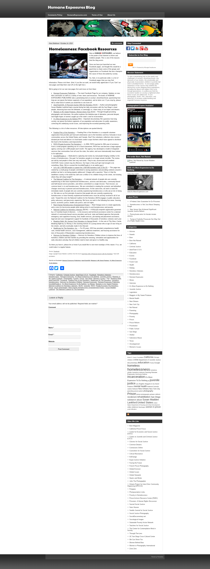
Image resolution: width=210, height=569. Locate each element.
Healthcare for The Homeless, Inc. (65, 228)
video (129, 407)
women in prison (153, 407)
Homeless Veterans (104, 275)
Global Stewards (135, 475)
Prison (82, 278)
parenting (130, 391)
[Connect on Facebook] (128, 50)
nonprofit (87, 286)
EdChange (133, 457)
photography (148, 391)
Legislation (133, 292)
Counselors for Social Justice (139, 451)
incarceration (136, 376)
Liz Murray (91, 284)
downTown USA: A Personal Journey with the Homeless (97, 253)
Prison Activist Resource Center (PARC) (143, 498)
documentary (132, 363)
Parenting (132, 310)
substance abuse (134, 400)
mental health (140, 386)
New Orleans (133, 301)
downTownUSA (54, 280)
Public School (134, 329)
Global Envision (134, 469)
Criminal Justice (69, 275)
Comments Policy (55, 15)
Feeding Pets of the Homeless (64, 132)
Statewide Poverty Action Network (141, 522)
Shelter (131, 335)
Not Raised (133, 307)
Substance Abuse (135, 338)
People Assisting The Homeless (107, 286)
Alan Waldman (54, 43)
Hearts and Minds (135, 478)
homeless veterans (138, 372)
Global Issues (134, 472)
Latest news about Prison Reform (144, 414)
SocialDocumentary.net (137, 516)
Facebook (56, 251)
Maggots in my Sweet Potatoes (107, 284)
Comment (52, 307)
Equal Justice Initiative (137, 460)
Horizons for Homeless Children (64, 235)
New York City (134, 304)
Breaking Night (116, 278)
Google (157, 363)
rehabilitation (143, 397)
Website (51, 341)
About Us (111, 15)
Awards (132, 234)
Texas (131, 341)
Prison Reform (134, 323)
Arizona (132, 231)
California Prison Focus (137, 429)
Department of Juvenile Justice (150, 360)
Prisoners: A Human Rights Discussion (143, 501)
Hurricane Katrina (141, 374)
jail (148, 380)
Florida (152, 363)
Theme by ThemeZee (157, 556)
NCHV (81, 286)
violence (135, 407)
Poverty (76, 278)
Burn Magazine (134, 426)
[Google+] (142, 50)
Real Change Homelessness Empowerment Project (71, 205)
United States (145, 402)
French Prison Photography (139, 466)
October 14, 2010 (67, 43)
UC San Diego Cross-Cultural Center (142, 536)
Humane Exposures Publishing (64, 93)
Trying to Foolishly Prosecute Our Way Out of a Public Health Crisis (143, 220)
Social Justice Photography (139, 513)
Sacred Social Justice (137, 504)
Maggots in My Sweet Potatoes (140, 295)
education (143, 362)
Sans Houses (134, 507)
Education (132, 253)
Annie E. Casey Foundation (135, 357)
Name (51, 328)
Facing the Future (135, 463)
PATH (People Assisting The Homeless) (67, 144)
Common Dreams (135, 445)
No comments (117, 43)
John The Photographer (137, 481)
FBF (133, 67)
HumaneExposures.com (77, 15)
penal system (138, 391)
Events (131, 256)
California (59, 275)
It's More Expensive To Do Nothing (74, 284)
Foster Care (133, 262)
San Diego (88, 278)
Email (51, 334)
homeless (115, 280)
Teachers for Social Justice (139, 525)
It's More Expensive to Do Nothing (87, 277)
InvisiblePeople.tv (59, 156)
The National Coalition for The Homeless (67, 179)
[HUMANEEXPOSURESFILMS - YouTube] (146, 50)
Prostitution (133, 326)
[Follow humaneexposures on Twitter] (133, 50)
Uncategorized (134, 344)
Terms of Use (97, 15)
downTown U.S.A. (82, 275)
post (101, 165)
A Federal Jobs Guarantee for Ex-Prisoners (145, 201)
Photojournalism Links (137, 492)
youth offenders (132, 409)
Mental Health (134, 298)
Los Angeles (140, 384)
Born (131, 237)
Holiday (132, 268)
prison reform (155, 394)
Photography (68, 278)
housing (148, 372)
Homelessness (54, 277)
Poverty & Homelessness (138, 495)
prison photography (60, 288)
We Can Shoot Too (136, 539)
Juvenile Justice (105, 277)
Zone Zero (133, 549)
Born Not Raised (135, 240)
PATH (93, 286)
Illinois (131, 280)
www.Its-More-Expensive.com (137, 192)
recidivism (132, 397)
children (130, 360)
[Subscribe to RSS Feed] (137, 50)
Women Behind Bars (136, 542)
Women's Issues (99, 278)
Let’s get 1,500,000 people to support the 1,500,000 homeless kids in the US (80, 167)
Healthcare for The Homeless (101, 280)
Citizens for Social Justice (138, 442)
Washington (141, 407)
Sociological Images (136, 519)
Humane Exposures (67, 277)
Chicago (156, 357)
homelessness (54, 282)
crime (135, 359)
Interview (132, 283)
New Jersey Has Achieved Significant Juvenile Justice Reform (141, 210)
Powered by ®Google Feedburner (146, 67)
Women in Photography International (142, 545)
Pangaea (132, 489)
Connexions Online (136, 448)
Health (131, 265)
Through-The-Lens (135, 533)
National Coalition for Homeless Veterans (67, 210)
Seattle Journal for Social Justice (141, 510)
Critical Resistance (136, 454)
